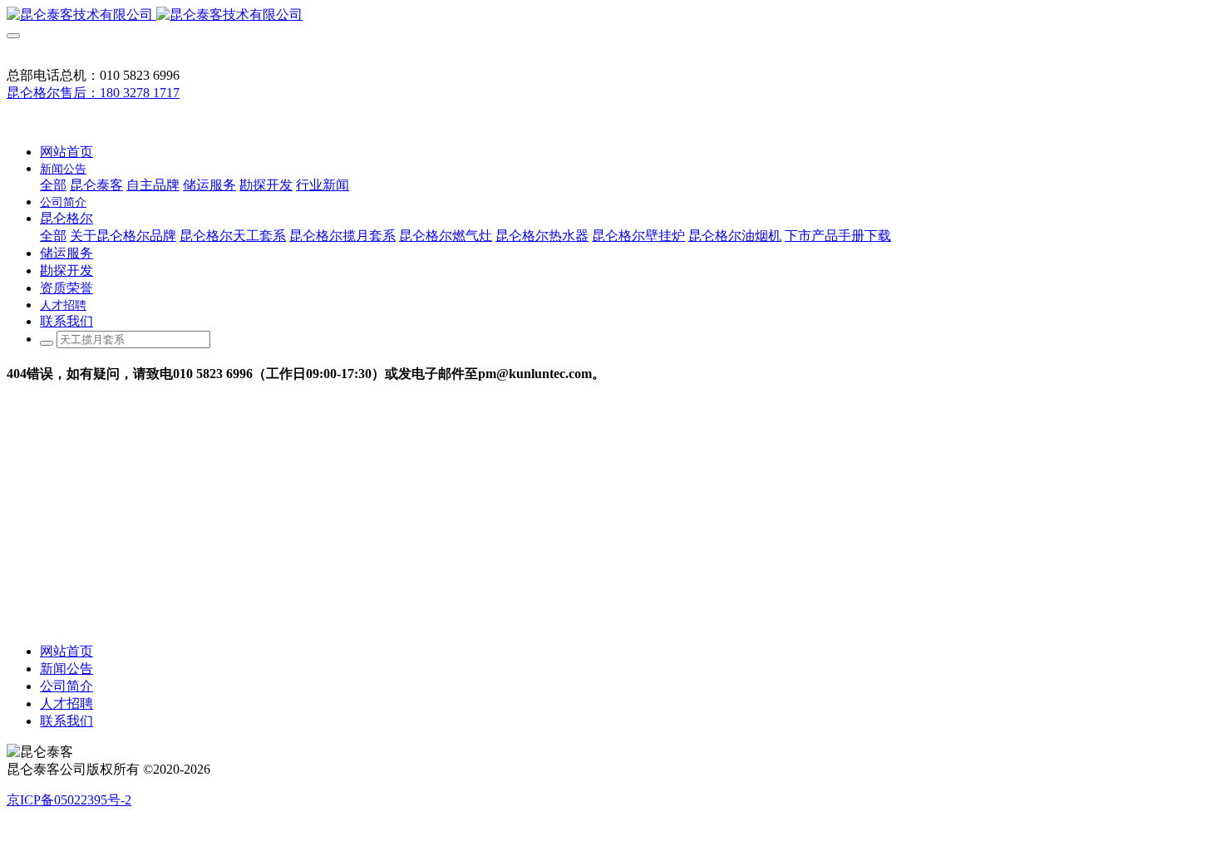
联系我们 (66, 721)
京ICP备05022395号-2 (69, 800)
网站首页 (66, 152)
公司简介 (66, 686)
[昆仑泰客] (611, 15)
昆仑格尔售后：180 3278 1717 (93, 93)
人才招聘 (66, 703)
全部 (53, 185)
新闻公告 (66, 669)
